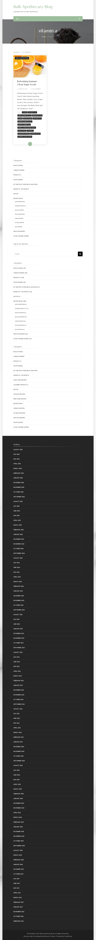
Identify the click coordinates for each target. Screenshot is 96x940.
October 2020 (18, 756)
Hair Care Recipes (20, 201)
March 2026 (17, 468)
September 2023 (19, 610)
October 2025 (18, 492)
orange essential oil (25, 121)
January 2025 (18, 534)
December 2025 (18, 482)
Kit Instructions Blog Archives (25, 184)
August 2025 (17, 501)
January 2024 (18, 591)
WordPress (68, 936)
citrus (24, 112)
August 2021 (17, 709)
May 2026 (16, 459)
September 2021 (19, 704)
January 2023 (18, 629)
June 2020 (16, 775)
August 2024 (17, 558)
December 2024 (18, 539)
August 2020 (17, 765)
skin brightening (23, 133)
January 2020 (18, 798)
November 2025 (18, 487)
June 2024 (16, 567)
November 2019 (18, 808)
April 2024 (17, 577)
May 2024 (16, 572)
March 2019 (17, 817)
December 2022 (18, 633)
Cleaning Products (20, 206)
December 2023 (18, 596)
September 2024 (19, 553)
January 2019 (18, 827)
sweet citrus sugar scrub (26, 127)
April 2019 (17, 813)
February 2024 (18, 586)
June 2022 (16, 662)
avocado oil (37, 118)
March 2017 (17, 897)
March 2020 (17, 789)
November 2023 (18, 600)
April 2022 (17, 671)
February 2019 (18, 822)
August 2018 (17, 850)
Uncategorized (19, 231)
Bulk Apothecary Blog (32, 6)
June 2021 (16, 718)
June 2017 (16, 883)
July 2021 (16, 714)
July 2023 (16, 619)
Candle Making (18, 170)
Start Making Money (21, 236)
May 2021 (16, 723)
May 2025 (16, 515)
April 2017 (17, 893)
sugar (20, 118)
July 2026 (16, 454)
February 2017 (18, 902)
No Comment (37, 89)
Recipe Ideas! (18, 198)
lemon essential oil (24, 115)
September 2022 (19, 648)
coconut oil (32, 112)
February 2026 (18, 473)
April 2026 (17, 464)
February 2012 (18, 921)
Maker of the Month (21, 189)
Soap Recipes (18, 227)
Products (17, 175)
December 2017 (18, 869)
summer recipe (35, 133)
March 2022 (17, 676)
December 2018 (18, 831)
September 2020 (19, 761)
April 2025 (17, 520)
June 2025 (16, 511)
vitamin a (30, 130)
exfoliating (22, 130)
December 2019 (18, 803)
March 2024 (17, 582)
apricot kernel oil (24, 124)
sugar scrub (28, 118)
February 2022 (18, 681)
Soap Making (18, 180)
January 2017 (18, 907)
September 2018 (19, 846)
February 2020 (18, 794)
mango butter (37, 115)
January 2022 (18, 685)
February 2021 (18, 737)
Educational (18, 165)
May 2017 (16, 888)
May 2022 (16, 666)
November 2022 (18, 638)
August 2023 (17, 614)
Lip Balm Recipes (19, 222)
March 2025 (17, 525)
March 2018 (17, 855)
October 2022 (18, 643)
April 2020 (17, 784)
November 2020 (18, 751)
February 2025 (18, 530)
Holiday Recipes (19, 210)
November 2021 (18, 695)
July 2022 (16, 657)
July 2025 (16, 506)
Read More (27, 144)
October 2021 (18, 699)
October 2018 (18, 841)
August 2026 (17, 450)
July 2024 (16, 563)
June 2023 (16, 624)
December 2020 (18, 747)
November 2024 (18, 544)
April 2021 (17, 728)
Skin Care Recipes (22, 58)
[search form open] (79, 19)
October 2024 (18, 549)
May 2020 (16, 780)
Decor (15, 194)
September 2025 (19, 497)
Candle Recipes (19, 218)
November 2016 (18, 912)
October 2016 (18, 916)
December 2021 (18, 690)
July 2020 (16, 770)
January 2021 (18, 742)
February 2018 (18, 860)
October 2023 (18, 605)
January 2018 (18, 864)
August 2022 (17, 652)
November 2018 (18, 836)
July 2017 (16, 879)
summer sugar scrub (25, 136)
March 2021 (17, 732)
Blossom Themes (49, 936)
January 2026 (18, 478)
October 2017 (18, 874)
